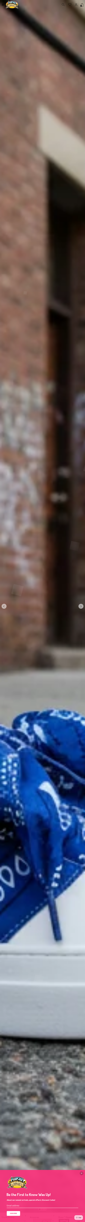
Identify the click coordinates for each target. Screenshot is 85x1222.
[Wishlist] (70, 4)
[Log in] (76, 4)
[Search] (63, 4)
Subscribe (13, 1213)
